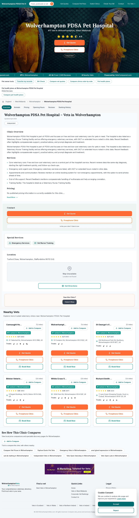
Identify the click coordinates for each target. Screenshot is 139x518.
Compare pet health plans (13, 95)
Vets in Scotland (37, 505)
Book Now (26, 367)
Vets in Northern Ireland (67, 505)
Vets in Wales (51, 505)
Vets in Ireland (84, 505)
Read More (11, 197)
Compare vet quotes (57, 81)
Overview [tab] (6, 107)
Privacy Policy (111, 488)
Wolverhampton (35, 101)
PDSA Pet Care (7, 91)
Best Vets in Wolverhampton (46, 488)
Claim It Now (69, 302)
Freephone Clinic (71, 50)
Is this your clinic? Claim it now (69, 226)
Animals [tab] (17, 107)
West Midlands (20, 101)
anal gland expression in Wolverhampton (106, 450)
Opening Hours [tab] (39, 107)
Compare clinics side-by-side (81, 81)
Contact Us (75, 497)
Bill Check (41, 81)
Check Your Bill (109, 4)
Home (73, 488)
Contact (121, 4)
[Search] (51, 3)
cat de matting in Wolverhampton (16, 456)
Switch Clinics (95, 4)
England (8, 101)
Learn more (121, 499)
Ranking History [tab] (65, 107)
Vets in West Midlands (79, 491)
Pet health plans (104, 81)
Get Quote (71, 43)
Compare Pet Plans (79, 4)
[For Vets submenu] (135, 3)
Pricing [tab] (26, 107)
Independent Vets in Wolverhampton (48, 456)
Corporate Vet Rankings (79, 494)
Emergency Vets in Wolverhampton (73, 450)
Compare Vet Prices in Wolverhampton (18, 450)
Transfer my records (24, 81)
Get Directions (71, 286)
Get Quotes (64, 4)
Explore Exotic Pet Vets (46, 450)
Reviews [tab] (51, 107)
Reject (116, 510)
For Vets (131, 4)
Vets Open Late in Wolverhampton (114, 456)
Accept (116, 504)
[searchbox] (40, 4)
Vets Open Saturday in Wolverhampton (81, 456)
